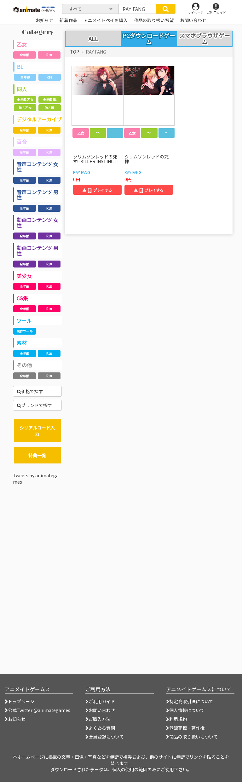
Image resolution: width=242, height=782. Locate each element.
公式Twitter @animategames (39, 710)
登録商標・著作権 (187, 728)
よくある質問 (102, 728)
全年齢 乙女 (25, 99)
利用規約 (178, 719)
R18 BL (50, 107)
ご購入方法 (100, 719)
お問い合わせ (102, 710)
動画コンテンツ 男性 (37, 250)
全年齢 (24, 54)
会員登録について (106, 736)
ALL (93, 39)
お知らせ (17, 719)
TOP (74, 52)
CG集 (22, 298)
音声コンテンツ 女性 (37, 166)
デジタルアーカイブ (39, 119)
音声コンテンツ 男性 (37, 194)
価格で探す (32, 391)
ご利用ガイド (102, 701)
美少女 (24, 275)
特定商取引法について (191, 701)
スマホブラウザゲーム (204, 38)
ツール (24, 320)
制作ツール (24, 331)
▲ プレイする (97, 190)
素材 (22, 342)
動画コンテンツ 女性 (37, 222)
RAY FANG (81, 172)
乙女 (22, 44)
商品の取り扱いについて (193, 736)
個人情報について (187, 710)
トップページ (21, 701)
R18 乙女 (25, 107)
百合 (22, 141)
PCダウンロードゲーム (149, 38)
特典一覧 (37, 455)
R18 (49, 54)
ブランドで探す (36, 405)
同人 (22, 89)
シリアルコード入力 (37, 430)
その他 (24, 365)
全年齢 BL (49, 99)
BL (20, 66)
